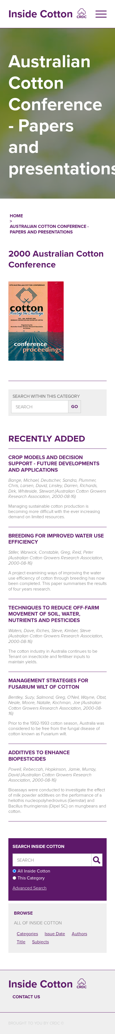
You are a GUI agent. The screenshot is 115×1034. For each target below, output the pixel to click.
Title (21, 942)
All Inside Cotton (34, 871)
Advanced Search (30, 888)
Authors (79, 934)
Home (16, 215)
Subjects (40, 942)
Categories (27, 934)
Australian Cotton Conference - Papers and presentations (49, 229)
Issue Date (55, 934)
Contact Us (26, 996)
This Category (31, 878)
